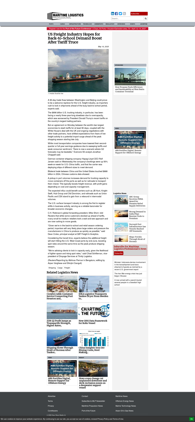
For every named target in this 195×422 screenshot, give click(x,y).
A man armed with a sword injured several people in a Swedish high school (128, 282)
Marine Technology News (126, 406)
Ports (51, 24)
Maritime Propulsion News (92, 406)
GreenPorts (98, 24)
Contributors (53, 410)
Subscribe (135, 13)
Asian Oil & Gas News (124, 410)
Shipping (52, 267)
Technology (87, 24)
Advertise (143, 24)
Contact (85, 396)
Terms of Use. (118, 419)
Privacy (51, 406)
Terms (50, 401)
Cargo (62, 24)
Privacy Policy (103, 419)
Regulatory (110, 24)
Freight (67, 267)
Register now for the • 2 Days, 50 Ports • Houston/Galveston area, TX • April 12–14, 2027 (97, 28)
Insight (81, 357)
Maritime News (122, 396)
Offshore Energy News (125, 401)
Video (50, 357)
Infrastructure (75, 24)
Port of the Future (88, 410)
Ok (191, 419)
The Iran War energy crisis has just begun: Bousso (128, 274)
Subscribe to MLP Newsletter (93, 401)
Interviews (121, 24)
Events (132, 24)
